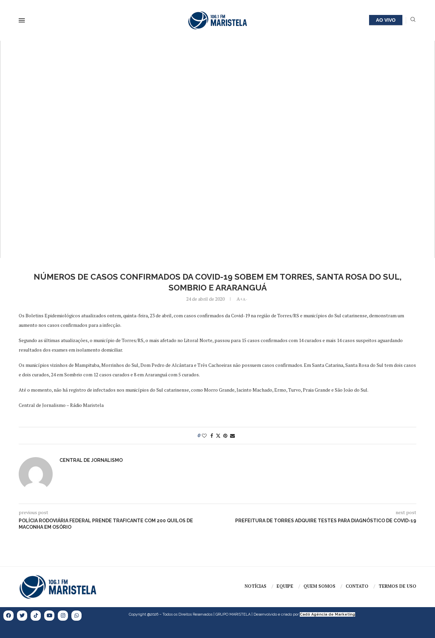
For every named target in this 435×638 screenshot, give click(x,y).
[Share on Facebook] (211, 435)
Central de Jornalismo (91, 460)
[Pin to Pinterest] (225, 435)
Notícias (255, 586)
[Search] (413, 20)
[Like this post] (204, 435)
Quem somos (319, 586)
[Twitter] (22, 616)
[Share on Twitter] (218, 435)
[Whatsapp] (76, 616)
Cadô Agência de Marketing (327, 614)
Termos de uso (397, 586)
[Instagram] (63, 616)
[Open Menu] (22, 20)
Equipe (285, 586)
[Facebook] (8, 616)
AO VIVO (386, 20)
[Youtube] (49, 616)
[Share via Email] (232, 435)
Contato (357, 586)
